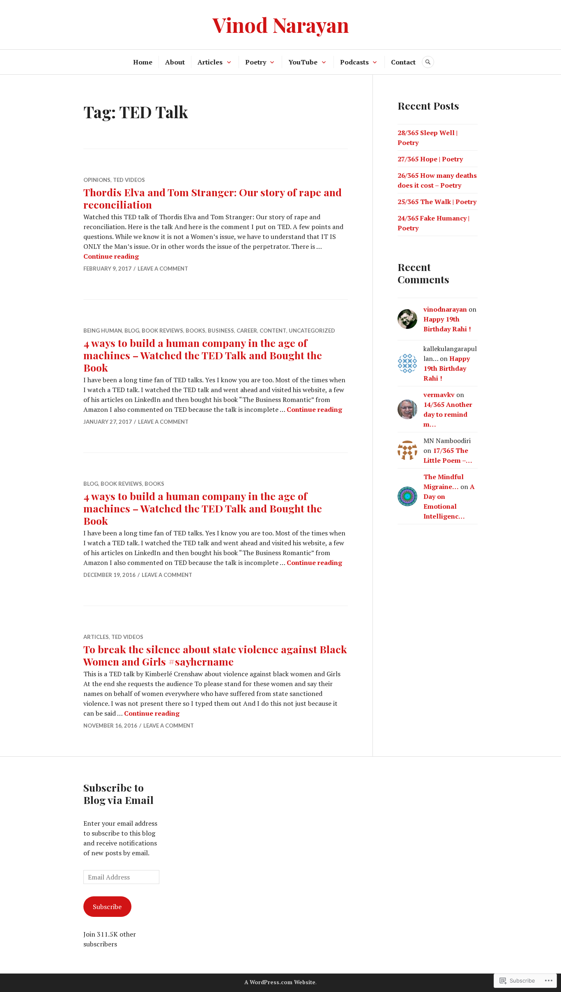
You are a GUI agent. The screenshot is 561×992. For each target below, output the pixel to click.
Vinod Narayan (280, 24)
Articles (210, 62)
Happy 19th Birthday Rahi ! (446, 368)
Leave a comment (163, 268)
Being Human (102, 330)
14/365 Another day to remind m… (447, 414)
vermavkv (439, 394)
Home (142, 62)
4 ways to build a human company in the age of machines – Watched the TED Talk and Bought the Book (202, 355)
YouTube (302, 62)
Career (247, 330)
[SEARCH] (428, 62)
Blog (131, 330)
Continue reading (111, 256)
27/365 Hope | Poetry (430, 158)
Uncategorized (312, 330)
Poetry (255, 62)
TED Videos (129, 180)
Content (273, 330)
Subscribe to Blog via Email (118, 793)
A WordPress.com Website (279, 982)
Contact (403, 62)
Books (195, 330)
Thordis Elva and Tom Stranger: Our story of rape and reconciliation (212, 198)
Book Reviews (162, 330)
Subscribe (107, 906)
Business (221, 330)
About (175, 62)
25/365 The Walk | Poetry (437, 201)
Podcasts (354, 62)
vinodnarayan (445, 309)
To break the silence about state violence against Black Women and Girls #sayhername (215, 655)
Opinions (96, 180)
